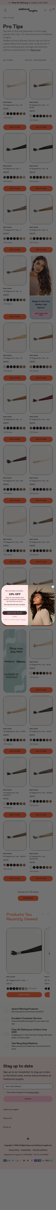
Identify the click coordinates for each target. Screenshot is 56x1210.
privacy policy (23, 619)
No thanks (15, 616)
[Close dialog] (53, 586)
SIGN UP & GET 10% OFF (14, 613)
